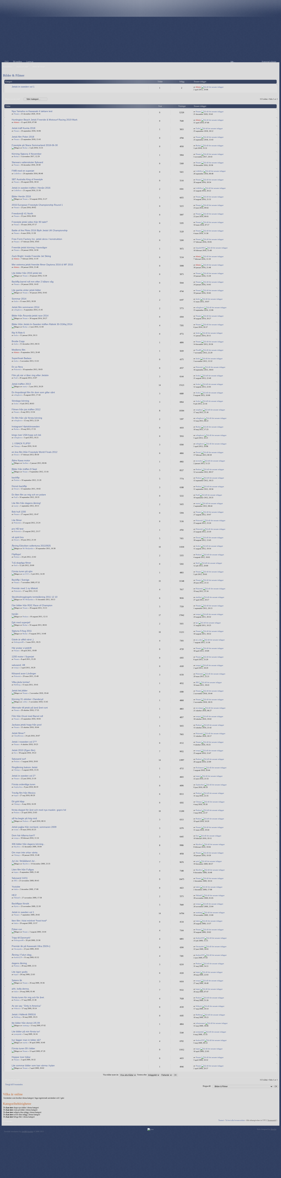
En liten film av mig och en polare (29, 494)
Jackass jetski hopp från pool (26, 724)
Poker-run (17, 929)
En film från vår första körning (27, 418)
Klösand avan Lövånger (24, 673)
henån (15, 614)
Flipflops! (16, 554)
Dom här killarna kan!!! (23, 835)
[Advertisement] (140, 39)
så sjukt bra (18, 537)
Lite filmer (17, 520)
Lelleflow (17, 173)
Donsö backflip (19, 486)
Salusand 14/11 (20, 878)
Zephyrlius (18, 787)
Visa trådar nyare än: (111, 1075)
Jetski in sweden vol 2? (23, 775)
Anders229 (200, 938)
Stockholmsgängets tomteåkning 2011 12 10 (34, 597)
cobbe (25, 702)
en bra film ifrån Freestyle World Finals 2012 (34, 452)
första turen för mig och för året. (28, 997)
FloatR (198, 350)
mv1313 (26, 574)
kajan (198, 776)
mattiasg (199, 912)
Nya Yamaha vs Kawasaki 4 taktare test (32, 111)
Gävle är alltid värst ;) (23, 639)
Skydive (17, 847)
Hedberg (17, 685)
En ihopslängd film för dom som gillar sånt (33, 392)
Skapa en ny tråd (12, 99)
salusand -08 (18, 665)
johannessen (200, 1023)
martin (25, 1043)
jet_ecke (199, 640)
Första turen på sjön (22, 571)
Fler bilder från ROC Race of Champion (32, 605)
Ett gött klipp (18, 801)
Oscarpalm (18, 949)
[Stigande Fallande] (169, 1075)
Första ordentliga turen (23, 784)
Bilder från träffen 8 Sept (24, 469)
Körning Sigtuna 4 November (26, 154)
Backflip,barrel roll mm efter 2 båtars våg (33, 281)
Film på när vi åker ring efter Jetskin (30, 375)
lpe (197, 623)
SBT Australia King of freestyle (27, 179)
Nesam (16, 114)
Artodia (273, 1129)
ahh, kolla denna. (20, 988)
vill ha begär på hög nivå (24, 818)
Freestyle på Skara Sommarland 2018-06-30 (35, 145)
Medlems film (18, 349)
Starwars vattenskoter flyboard (27, 162)
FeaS (16, 378)
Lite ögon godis (19, 972)
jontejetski (18, 1034)
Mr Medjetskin (28, 548)
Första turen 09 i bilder (23, 1048)
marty (25, 386)
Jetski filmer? (18, 733)
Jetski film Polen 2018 (23, 136)
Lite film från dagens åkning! (26, 503)
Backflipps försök (20, 903)
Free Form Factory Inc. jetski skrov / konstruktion (37, 239)
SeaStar (25, 463)
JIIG (197, 682)
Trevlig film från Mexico (23, 793)
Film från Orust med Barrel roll (27, 716)
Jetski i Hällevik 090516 (24, 1014)
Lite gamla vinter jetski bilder (26, 290)
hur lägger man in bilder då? (26, 1040)
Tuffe (198, 128)
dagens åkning (19, 963)
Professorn (200, 768)
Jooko (198, 376)
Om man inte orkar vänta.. (25, 852)
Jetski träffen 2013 (21, 384)
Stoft (16, 565)
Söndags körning (20, 400)
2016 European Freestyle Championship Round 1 (37, 205)
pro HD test (17, 528)
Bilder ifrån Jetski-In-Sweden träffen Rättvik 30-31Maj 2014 (42, 324)
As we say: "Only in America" (26, 1006)
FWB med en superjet (23, 170)
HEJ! (14, 895)
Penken (198, 469)
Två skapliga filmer (21, 562)
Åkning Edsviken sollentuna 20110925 (31, 545)
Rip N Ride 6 (18, 332)
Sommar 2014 (19, 298)
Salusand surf (19, 759)
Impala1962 (200, 248)
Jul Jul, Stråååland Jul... (24, 861)
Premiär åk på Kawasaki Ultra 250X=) (31, 946)
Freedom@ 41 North (22, 213)
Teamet (221, 1120)
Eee (15, 753)
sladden (198, 597)
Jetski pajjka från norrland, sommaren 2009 (34, 827)
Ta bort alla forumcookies (235, 1120)
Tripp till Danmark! (21, 937)
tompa (198, 614)
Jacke (16, 301)
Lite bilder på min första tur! (26, 1031)
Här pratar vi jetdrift (22, 648)
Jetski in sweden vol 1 (23, 912)
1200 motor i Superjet (23, 656)
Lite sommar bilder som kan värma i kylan (33, 1065)
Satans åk (17, 980)
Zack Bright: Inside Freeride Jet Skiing (31, 256)
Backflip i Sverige (20, 580)
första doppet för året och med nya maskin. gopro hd (39, 810)
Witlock (17, 1008)
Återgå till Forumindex (14, 1084)
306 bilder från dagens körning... (28, 844)
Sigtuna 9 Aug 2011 (22, 631)
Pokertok (17, 369)
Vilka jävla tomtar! (21, 682)
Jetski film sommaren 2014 (25, 307)
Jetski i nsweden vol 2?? (24, 741)
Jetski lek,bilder (19, 690)
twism (16, 830)
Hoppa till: (207, 1086)
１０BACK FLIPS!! (21, 443)
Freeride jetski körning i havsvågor (29, 247)
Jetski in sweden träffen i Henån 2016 (31, 187)
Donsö (16, 455)
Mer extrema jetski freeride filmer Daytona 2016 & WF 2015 (42, 264)
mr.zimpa (199, 708)
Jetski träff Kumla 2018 (23, 128)
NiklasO (17, 898)
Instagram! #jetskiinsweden (26, 426)
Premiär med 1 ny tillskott (25, 588)
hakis (16, 889)
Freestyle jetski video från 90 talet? (30, 222)
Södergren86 (19, 642)
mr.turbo (199, 461)
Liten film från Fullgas (23, 869)
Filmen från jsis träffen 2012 (26, 409)
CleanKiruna (18, 736)
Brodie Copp (18, 341)
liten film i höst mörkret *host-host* (29, 920)
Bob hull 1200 (19, 511)
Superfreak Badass (21, 358)
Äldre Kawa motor (21, 460)
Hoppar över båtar (21, 1057)
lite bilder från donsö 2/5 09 (26, 1023)
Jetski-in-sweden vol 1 (23, 86)
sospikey (199, 410)
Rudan (25, 148)
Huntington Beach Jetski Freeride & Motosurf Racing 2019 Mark (44, 119)
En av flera (17, 367)
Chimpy (17, 446)
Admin (198, 87)
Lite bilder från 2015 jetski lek (27, 273)
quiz (197, 861)
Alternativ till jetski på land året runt (30, 707)
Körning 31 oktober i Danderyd (27, 699)
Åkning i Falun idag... (22, 954)
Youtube (16, 886)
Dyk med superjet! (21, 622)
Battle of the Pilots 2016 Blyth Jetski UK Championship (39, 230)
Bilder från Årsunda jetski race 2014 (30, 315)
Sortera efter (142, 1075)
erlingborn (18, 310)
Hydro (16, 906)
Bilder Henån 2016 (21, 196)
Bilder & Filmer (13, 75)
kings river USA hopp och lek (26, 435)
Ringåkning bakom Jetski (24, 767)
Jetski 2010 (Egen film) (23, 750)
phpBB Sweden (27, 1131)
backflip (16, 477)
